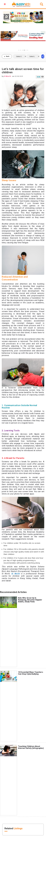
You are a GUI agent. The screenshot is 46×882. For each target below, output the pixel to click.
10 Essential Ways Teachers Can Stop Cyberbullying (30, 673)
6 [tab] (28, 50)
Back (7, 56)
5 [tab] (26, 50)
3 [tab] (22, 50)
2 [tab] (20, 50)
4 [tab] (24, 50)
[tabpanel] (23, 36)
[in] (42, 56)
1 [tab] (19, 50)
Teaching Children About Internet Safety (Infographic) (31, 747)
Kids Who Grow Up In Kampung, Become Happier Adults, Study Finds (30, 600)
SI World (15, 574)
